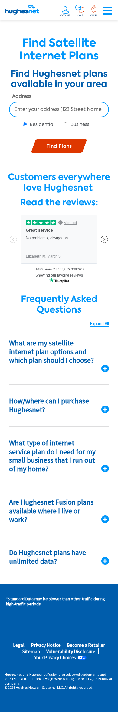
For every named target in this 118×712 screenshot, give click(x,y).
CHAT (80, 15)
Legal (19, 645)
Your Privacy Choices (55, 657)
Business (79, 124)
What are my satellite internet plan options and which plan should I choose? (51, 351)
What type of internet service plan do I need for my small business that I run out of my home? (52, 455)
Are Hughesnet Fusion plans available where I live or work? (51, 510)
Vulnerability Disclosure (70, 651)
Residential (42, 124)
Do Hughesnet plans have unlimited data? (47, 557)
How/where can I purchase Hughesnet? (49, 405)
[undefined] (65, 11)
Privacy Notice (46, 645)
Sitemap (31, 651)
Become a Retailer (86, 645)
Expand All (99, 323)
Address (21, 96)
